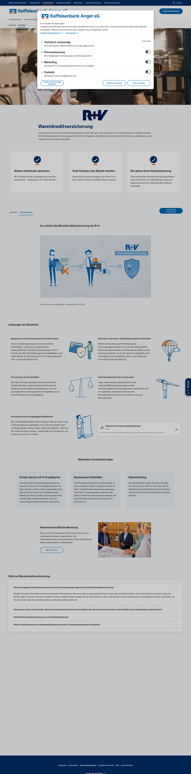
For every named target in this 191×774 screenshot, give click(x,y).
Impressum (70, 33)
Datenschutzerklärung (50, 33)
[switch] (148, 51)
